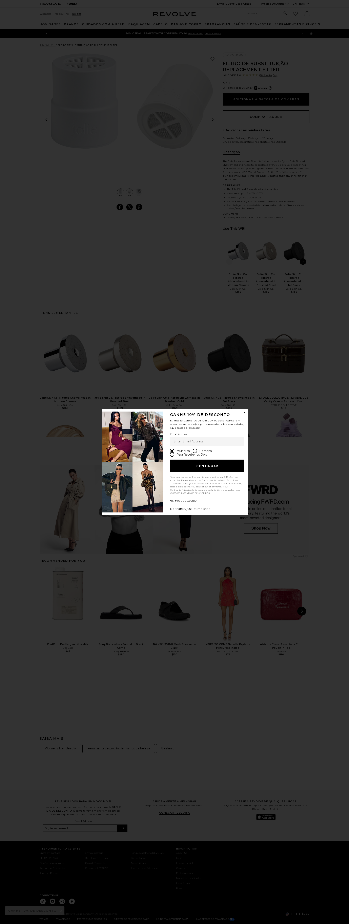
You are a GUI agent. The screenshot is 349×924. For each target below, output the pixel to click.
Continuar (207, 466)
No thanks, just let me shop (190, 509)
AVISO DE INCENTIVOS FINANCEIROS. (190, 493)
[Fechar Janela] (244, 412)
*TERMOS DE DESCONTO (183, 501)
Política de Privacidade (182, 490)
